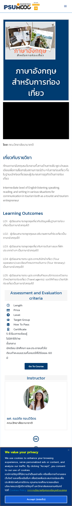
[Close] (68, 450)
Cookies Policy (18, 490)
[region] (36, 476)
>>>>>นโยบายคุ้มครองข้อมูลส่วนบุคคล (47, 490)
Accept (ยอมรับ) (36, 499)
